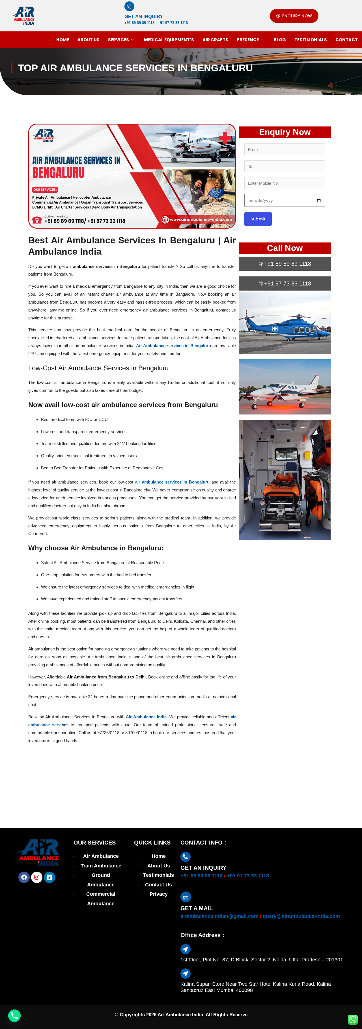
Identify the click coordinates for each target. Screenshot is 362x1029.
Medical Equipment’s (169, 40)
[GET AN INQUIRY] (129, 6)
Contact (346, 40)
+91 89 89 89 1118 (139, 23)
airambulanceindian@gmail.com (219, 916)
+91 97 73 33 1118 (173, 23)
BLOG (280, 40)
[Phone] (14, 1015)
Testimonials (310, 40)
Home (62, 40)
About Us (88, 40)
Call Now (285, 248)
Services (118, 40)
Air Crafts (215, 40)
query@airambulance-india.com (301, 916)
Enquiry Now (285, 132)
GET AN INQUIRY (143, 16)
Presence (248, 40)
